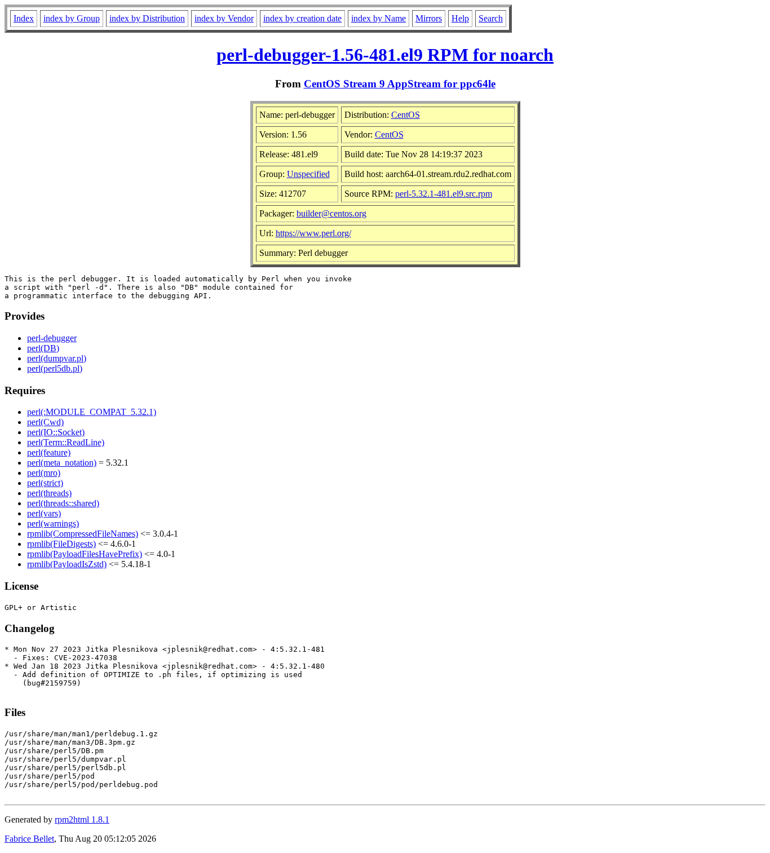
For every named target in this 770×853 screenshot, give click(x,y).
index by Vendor (224, 18)
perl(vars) (44, 513)
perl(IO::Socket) (56, 432)
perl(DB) (43, 348)
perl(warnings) (53, 523)
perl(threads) (49, 493)
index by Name (378, 18)
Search (491, 18)
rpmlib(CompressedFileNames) (82, 533)
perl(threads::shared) (63, 503)
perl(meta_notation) (61, 462)
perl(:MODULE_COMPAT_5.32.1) (91, 412)
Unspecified (308, 174)
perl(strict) (45, 483)
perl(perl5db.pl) (54, 368)
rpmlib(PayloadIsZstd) (67, 564)
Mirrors (428, 18)
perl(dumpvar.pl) (56, 358)
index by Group (71, 18)
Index (24, 18)
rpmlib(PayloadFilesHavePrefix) (84, 554)
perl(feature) (48, 452)
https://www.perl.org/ (313, 233)
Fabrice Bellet (29, 838)
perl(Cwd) (45, 422)
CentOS (405, 115)
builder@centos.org (331, 213)
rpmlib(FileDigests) (61, 544)
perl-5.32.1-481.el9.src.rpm (443, 193)
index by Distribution (147, 18)
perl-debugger (52, 338)
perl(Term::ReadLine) (65, 442)
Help (460, 18)
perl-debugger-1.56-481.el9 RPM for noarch (385, 55)
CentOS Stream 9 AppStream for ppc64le (399, 84)
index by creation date (302, 18)
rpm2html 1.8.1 (82, 819)
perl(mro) (43, 473)
